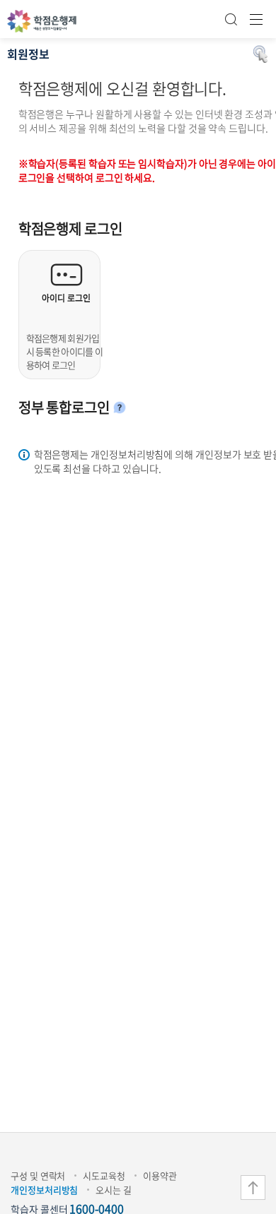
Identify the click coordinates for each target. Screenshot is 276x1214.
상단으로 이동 (253, 1187)
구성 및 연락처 (38, 1175)
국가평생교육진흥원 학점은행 (41, 21)
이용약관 (160, 1175)
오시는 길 (114, 1189)
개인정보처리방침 (44, 1189)
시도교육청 (104, 1175)
